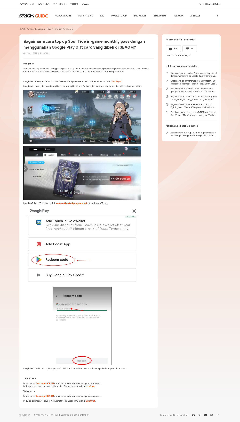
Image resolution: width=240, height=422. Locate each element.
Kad (49, 29)
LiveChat (90, 386)
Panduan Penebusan (63, 29)
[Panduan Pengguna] (33, 15)
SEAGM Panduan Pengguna (32, 29)
